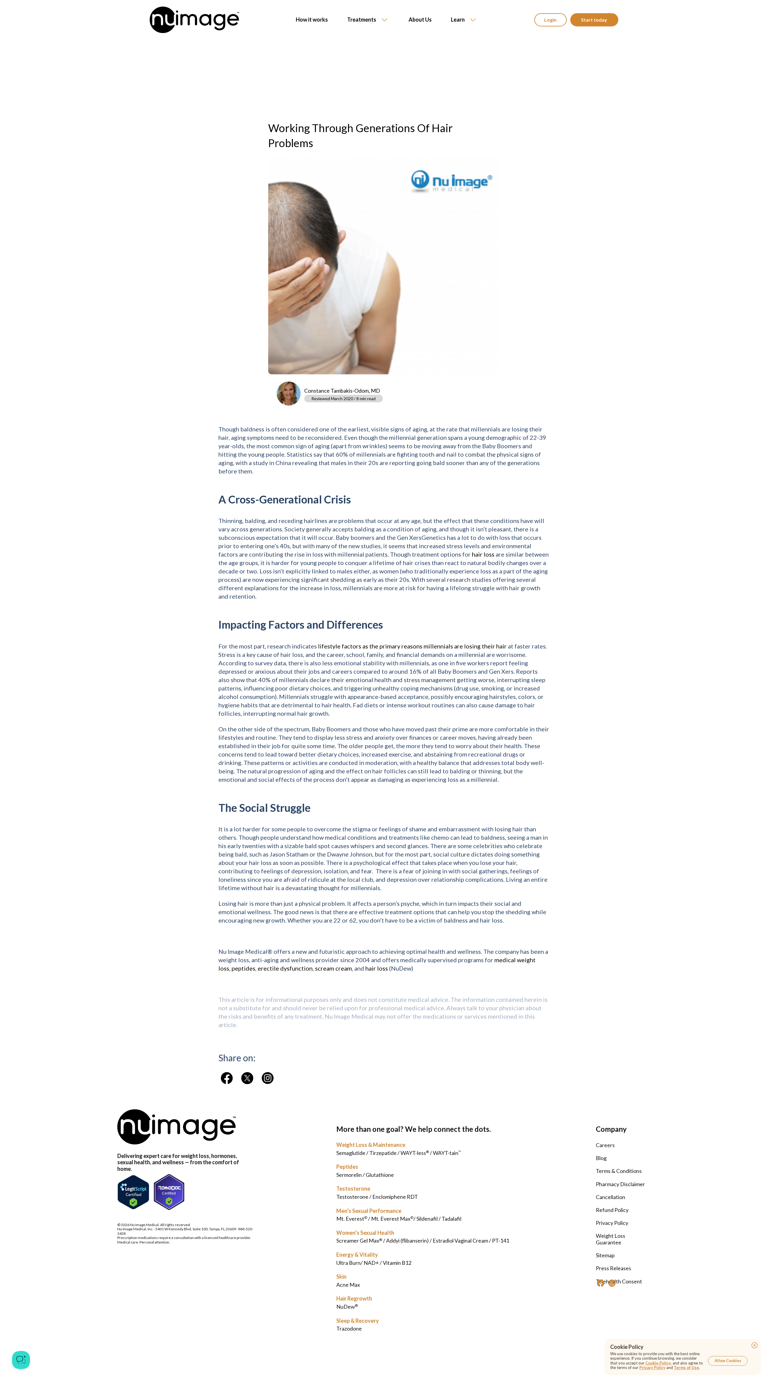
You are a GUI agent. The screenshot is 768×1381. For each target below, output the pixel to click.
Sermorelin (349, 1174)
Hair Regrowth (354, 1298)
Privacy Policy (612, 1222)
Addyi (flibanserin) (407, 1240)
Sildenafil (427, 1218)
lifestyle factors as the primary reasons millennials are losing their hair (412, 646)
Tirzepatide (383, 1153)
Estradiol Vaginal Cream (460, 1240)
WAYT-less (414, 1153)
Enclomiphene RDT (395, 1196)
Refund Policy (612, 1210)
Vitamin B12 (397, 1262)
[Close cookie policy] (754, 1345)
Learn (458, 19)
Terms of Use (686, 1367)
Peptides (347, 1166)
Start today (594, 20)
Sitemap (605, 1255)
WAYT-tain (447, 1153)
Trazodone (349, 1328)
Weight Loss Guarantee (610, 1239)
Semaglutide (350, 1153)
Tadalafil (451, 1218)
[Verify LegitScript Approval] (133, 1192)
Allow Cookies (728, 1360)
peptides (243, 968)
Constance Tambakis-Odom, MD (342, 390)
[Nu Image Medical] (227, 1078)
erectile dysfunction (285, 968)
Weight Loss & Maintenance (370, 1144)
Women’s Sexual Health (365, 1232)
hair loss (483, 554)
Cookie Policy (658, 1363)
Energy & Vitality (357, 1254)
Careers (605, 1145)
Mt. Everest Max (392, 1218)
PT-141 (500, 1240)
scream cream (333, 968)
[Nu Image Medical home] (194, 20)
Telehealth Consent (619, 1281)
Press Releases (613, 1268)
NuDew (347, 1306)
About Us (420, 20)
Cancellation (610, 1197)
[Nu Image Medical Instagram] (612, 1283)
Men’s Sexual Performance (368, 1210)
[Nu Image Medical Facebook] (600, 1283)
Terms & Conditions (619, 1171)
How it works (312, 20)
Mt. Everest (351, 1218)
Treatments (361, 19)
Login (550, 20)
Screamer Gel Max (359, 1240)
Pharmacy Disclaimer (620, 1184)
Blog (601, 1158)
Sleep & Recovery (357, 1320)
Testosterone (353, 1188)
